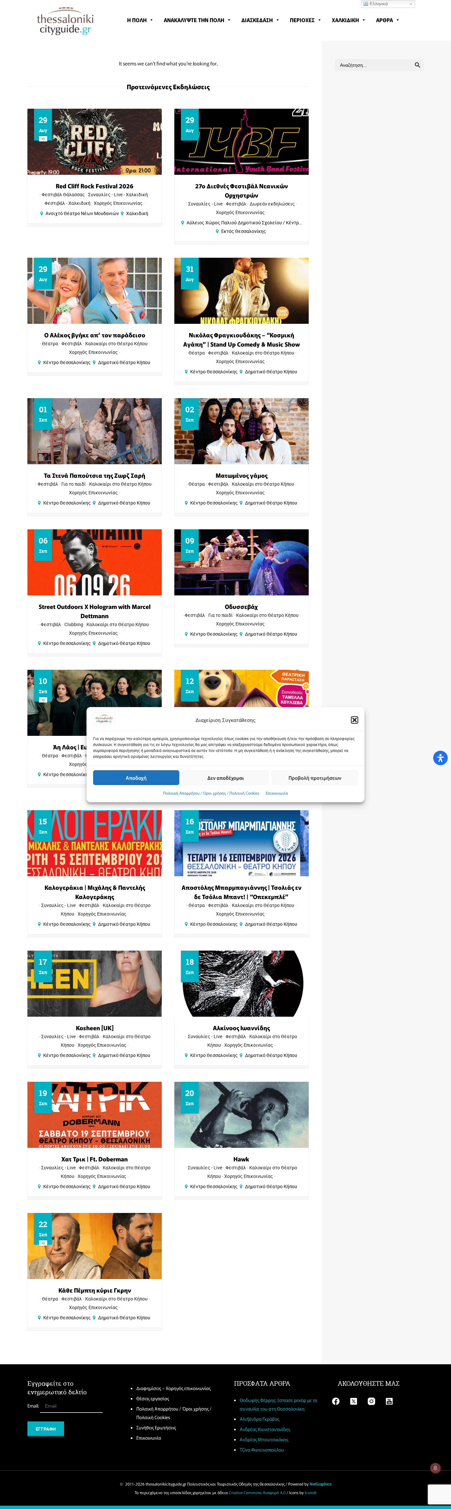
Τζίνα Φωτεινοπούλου (262, 1449)
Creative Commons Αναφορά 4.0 (257, 1492)
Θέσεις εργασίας (152, 1398)
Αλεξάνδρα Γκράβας (259, 1418)
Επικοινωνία (277, 793)
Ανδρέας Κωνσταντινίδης (265, 1429)
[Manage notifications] (435, 1468)
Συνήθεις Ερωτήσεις (156, 1427)
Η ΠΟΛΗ (137, 20)
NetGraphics (320, 1484)
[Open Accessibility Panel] (440, 758)
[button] (354, 720)
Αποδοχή (136, 777)
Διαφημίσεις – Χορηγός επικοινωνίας (173, 1388)
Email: (33, 1405)
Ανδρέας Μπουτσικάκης (264, 1439)
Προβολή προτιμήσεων (315, 777)
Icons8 (310, 1492)
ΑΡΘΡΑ (384, 20)
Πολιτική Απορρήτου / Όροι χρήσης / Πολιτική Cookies (211, 793)
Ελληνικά (378, 3)
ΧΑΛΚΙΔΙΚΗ (345, 20)
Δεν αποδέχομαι (225, 777)
